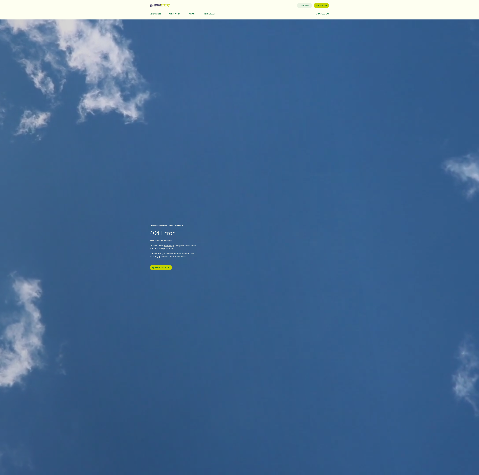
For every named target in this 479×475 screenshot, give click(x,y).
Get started (321, 5)
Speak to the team (160, 267)
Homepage (169, 245)
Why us (191, 13)
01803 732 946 (322, 13)
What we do (174, 13)
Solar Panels (155, 13)
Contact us (304, 5)
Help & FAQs (209, 13)
